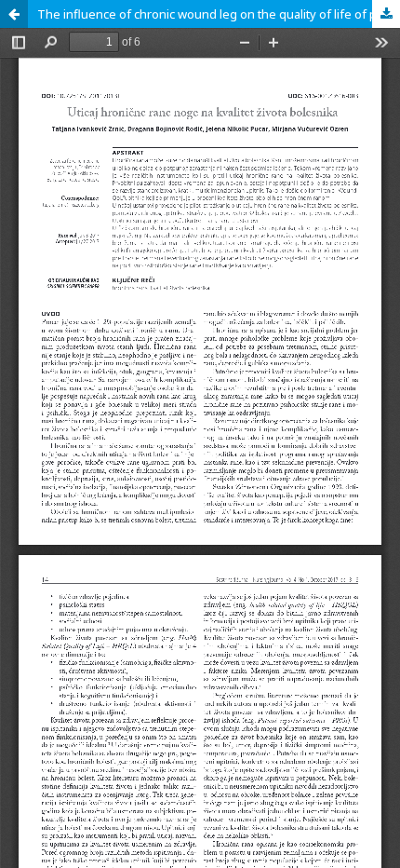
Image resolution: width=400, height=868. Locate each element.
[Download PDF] (386, 14)
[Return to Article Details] (14, 14)
